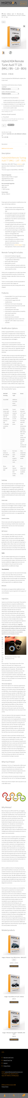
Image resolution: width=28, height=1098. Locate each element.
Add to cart (11, 125)
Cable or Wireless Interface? (8, 91)
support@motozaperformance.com (14, 1072)
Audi (13, 13)
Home (4, 13)
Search (14, 1095)
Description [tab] (4, 144)
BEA (7, 137)
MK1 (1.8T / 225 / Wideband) (15, 133)
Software (9, 13)
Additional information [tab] (7, 148)
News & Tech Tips (8, 1060)
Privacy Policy (7, 1066)
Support (6, 1063)
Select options (14, 966)
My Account (4, 1095)
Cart (21, 1094)
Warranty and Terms (8, 1057)
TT (15, 13)
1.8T (5, 137)
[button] (24, 26)
